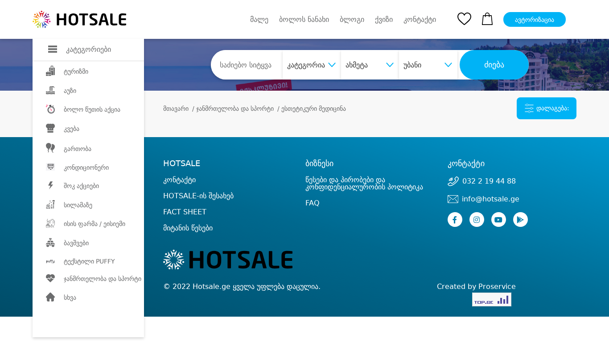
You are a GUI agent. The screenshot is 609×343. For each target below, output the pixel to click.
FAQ (312, 203)
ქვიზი (384, 19)
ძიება (494, 65)
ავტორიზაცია (534, 19)
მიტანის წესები (188, 228)
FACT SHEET (184, 212)
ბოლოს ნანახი (304, 19)
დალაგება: (552, 108)
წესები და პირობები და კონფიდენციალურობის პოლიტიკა (364, 183)
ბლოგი (352, 19)
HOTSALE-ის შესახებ (198, 196)
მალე (259, 19)
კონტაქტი (419, 19)
